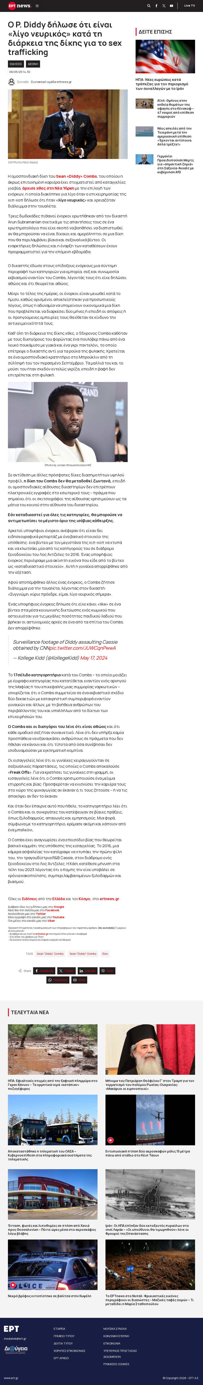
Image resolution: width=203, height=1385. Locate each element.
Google (59, 907)
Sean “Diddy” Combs (50, 954)
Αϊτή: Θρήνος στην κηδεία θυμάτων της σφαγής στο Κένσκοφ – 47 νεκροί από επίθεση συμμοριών (175, 108)
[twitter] (164, 6)
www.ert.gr (11, 1378)
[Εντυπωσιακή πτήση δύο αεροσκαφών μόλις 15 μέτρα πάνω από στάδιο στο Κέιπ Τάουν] (150, 1120)
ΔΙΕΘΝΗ (33, 64)
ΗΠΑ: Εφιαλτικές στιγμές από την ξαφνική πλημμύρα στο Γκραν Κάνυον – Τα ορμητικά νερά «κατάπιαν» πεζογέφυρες (53, 1085)
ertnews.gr (41, 933)
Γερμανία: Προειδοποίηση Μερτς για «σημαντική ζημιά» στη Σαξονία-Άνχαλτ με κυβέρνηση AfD (175, 164)
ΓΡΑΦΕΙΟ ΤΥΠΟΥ (64, 1336)
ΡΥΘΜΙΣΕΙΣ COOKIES (116, 1364)
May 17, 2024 (93, 657)
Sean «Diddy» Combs (76, 176)
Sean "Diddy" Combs (83, 954)
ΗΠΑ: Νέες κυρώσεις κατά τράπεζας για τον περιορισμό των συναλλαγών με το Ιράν (162, 84)
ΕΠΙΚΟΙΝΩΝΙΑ (111, 1343)
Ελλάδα (58, 898)
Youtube (58, 917)
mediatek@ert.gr (15, 1338)
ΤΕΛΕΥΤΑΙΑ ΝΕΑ (30, 1012)
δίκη (105, 954)
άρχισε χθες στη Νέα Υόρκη (48, 188)
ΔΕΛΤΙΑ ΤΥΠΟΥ (63, 1343)
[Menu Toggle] (37, 6)
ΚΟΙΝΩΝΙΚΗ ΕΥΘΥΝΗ (116, 1336)
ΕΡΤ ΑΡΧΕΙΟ (61, 1358)
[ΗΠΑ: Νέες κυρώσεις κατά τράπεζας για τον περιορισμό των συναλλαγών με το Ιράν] (165, 56)
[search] (149, 6)
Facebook (52, 910)
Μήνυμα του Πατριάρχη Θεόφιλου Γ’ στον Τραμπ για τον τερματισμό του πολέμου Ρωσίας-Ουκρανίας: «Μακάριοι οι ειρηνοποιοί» (149, 1085)
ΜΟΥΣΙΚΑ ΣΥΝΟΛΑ (115, 1329)
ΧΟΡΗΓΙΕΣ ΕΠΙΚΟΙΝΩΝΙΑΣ (69, 1351)
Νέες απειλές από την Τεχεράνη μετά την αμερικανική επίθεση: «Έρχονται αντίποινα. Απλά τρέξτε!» (174, 136)
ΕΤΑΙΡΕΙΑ (59, 1329)
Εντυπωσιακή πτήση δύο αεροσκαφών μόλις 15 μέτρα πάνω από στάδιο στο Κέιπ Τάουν (147, 1153)
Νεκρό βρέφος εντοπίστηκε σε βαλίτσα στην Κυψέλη (49, 1296)
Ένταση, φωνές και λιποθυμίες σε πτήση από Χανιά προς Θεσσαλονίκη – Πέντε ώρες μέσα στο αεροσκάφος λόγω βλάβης (52, 1229)
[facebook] (156, 6)
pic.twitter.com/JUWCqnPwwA (82, 648)
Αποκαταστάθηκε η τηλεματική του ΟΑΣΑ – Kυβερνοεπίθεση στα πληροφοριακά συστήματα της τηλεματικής (50, 1155)
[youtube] (171, 6)
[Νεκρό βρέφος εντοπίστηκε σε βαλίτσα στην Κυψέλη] (53, 1265)
